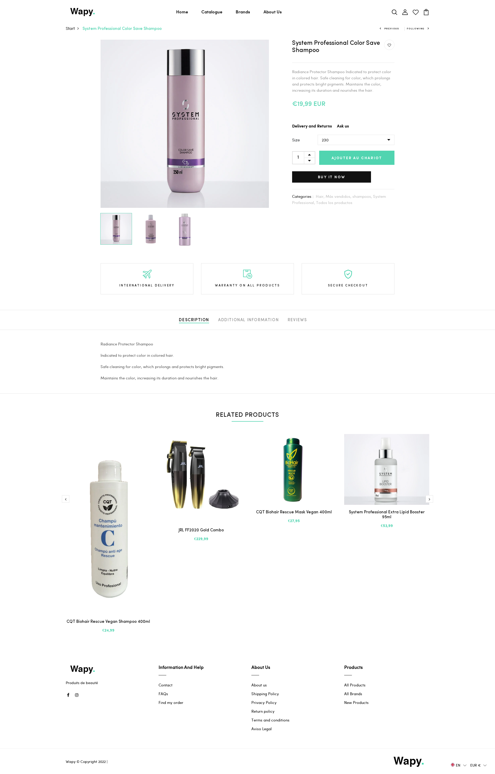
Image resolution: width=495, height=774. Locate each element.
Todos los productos (334, 202)
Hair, (321, 196)
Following (416, 28)
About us (259, 684)
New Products (356, 702)
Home (182, 11)
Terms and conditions (270, 719)
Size (296, 139)
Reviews (297, 320)
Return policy (263, 711)
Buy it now (331, 177)
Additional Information (248, 320)
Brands (243, 11)
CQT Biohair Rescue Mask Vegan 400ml (294, 512)
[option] (185, 124)
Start (70, 28)
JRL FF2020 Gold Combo (201, 530)
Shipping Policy (265, 693)
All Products (355, 684)
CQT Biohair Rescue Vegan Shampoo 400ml (108, 622)
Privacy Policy (264, 702)
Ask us (343, 126)
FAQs (163, 693)
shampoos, (362, 196)
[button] (458, 765)
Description (194, 320)
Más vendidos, (339, 196)
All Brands (353, 693)
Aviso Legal (261, 728)
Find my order (171, 702)
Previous (391, 28)
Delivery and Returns (312, 126)
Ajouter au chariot (357, 157)
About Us (272, 11)
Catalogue (211, 11)
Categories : (303, 196)
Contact (165, 684)
